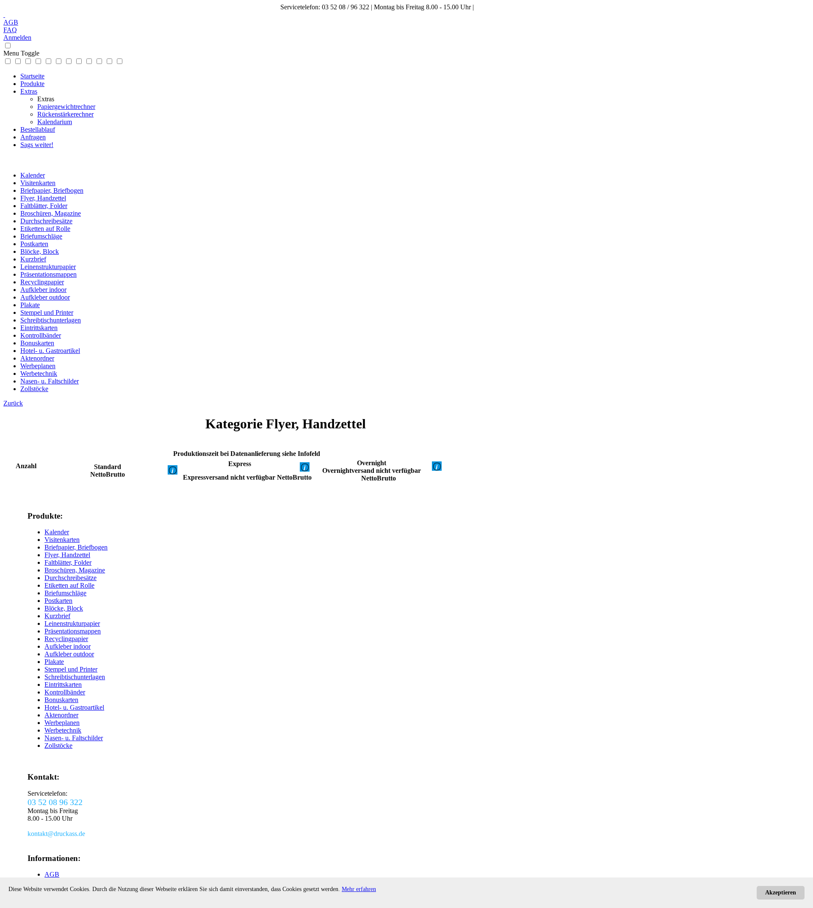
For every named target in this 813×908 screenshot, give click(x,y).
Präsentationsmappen (48, 274)
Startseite (32, 76)
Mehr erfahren (359, 889)
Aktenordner (37, 358)
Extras (28, 91)
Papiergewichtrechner (66, 106)
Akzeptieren (780, 892)
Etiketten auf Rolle (45, 228)
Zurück (13, 403)
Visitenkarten (37, 182)
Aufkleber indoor (43, 289)
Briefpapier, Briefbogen (51, 190)
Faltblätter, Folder (43, 205)
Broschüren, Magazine (50, 213)
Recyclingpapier (42, 282)
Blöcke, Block (39, 251)
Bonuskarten (37, 343)
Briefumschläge (41, 236)
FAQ (10, 29)
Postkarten (34, 243)
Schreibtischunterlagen (50, 320)
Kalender (32, 175)
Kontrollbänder (40, 335)
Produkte (32, 83)
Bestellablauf (37, 129)
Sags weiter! (36, 144)
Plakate (30, 304)
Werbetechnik (38, 373)
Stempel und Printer (46, 312)
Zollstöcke (34, 388)
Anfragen (33, 137)
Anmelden (17, 37)
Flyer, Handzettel (43, 198)
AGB (10, 22)
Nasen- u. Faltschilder (49, 381)
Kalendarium (54, 121)
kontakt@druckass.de (504, 7)
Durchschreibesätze (46, 221)
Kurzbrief (33, 259)
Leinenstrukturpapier (48, 266)
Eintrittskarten (39, 327)
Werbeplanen (37, 365)
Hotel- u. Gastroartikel (50, 350)
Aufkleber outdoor (45, 297)
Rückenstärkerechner (65, 114)
